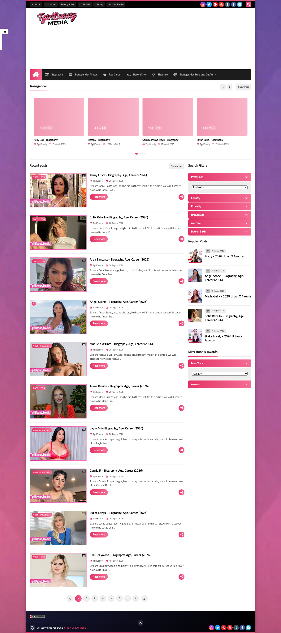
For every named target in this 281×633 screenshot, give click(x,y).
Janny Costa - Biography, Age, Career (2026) (118, 175)
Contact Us (85, 4)
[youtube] (221, 4)
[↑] (140, 623)
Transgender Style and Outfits (196, 74)
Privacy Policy (67, 4)
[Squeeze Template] (32, 628)
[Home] (36, 74)
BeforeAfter (140, 74)
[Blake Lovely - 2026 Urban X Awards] (195, 336)
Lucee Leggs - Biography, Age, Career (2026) (118, 513)
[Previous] (144, 598)
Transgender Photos (85, 74)
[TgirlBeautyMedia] (57, 18)
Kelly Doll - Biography (46, 139)
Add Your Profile (115, 4)
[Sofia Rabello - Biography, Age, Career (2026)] (195, 315)
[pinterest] (215, 4)
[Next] (70, 598)
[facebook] (233, 4)
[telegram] (239, 4)
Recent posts (39, 165)
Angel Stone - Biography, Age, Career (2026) (118, 301)
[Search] (248, 4)
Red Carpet (114, 74)
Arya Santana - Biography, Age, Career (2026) (119, 259)
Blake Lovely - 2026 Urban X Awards (223, 338)
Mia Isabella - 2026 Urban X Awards (228, 296)
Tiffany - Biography (99, 139)
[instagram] (203, 4)
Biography (57, 74)
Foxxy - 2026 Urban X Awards (224, 256)
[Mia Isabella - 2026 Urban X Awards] (195, 296)
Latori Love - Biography (210, 139)
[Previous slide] (223, 87)
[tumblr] (227, 4)
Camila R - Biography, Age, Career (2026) (116, 470)
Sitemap (99, 4)
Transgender (38, 86)
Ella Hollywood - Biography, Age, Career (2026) (120, 555)
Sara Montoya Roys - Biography (160, 139)
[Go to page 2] (140, 154)
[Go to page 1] (136, 154)
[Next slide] (229, 87)
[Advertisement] (181, 39)
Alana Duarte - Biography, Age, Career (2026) (119, 386)
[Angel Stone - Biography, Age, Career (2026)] (195, 275)
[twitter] (209, 4)
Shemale (162, 74)
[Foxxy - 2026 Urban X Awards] (195, 256)
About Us (36, 4)
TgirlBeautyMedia (76, 628)
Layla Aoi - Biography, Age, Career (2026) (116, 428)
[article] (59, 124)
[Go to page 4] (145, 154)
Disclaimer (50, 4)
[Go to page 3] (142, 154)
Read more (99, 196)
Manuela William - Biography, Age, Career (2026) (121, 344)
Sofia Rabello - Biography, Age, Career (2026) (119, 217)
